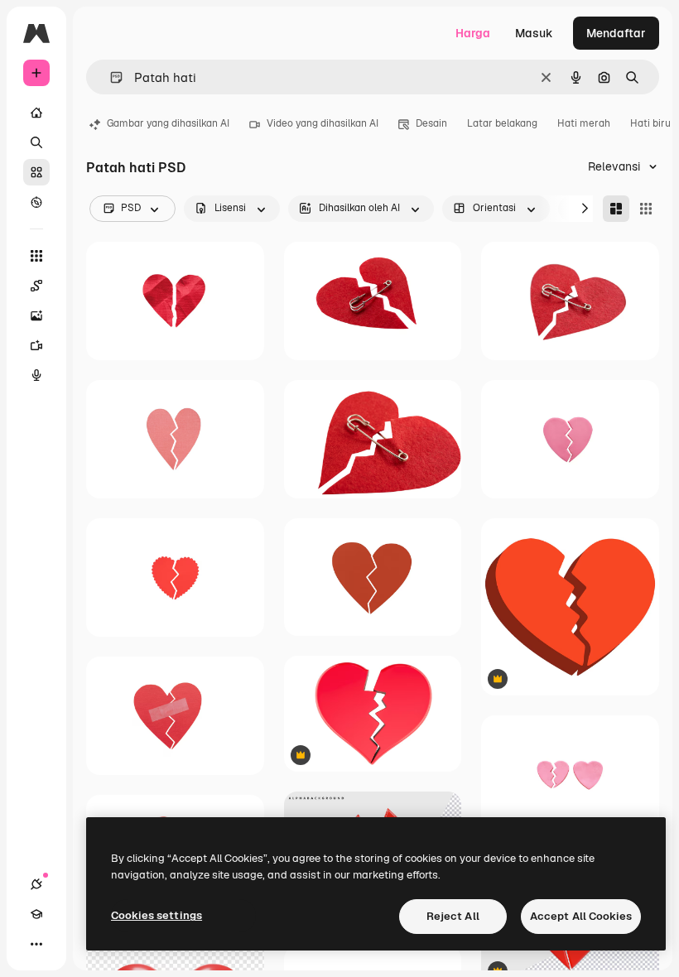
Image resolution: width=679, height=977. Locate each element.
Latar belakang (502, 123)
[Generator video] (36, 345)
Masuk (534, 33)
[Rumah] (36, 112)
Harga (472, 33)
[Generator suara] (36, 375)
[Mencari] (36, 142)
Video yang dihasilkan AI (322, 123)
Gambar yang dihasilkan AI (168, 123)
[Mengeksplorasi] (36, 202)
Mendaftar (616, 33)
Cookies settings (156, 915)
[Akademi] (36, 914)
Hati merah (583, 123)
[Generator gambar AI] (36, 315)
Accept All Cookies (581, 916)
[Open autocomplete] (109, 77)
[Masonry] (616, 208)
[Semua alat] (36, 256)
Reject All (452, 916)
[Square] (646, 208)
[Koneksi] (36, 884)
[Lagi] (36, 944)
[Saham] (36, 172)
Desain (431, 123)
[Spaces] (36, 285)
